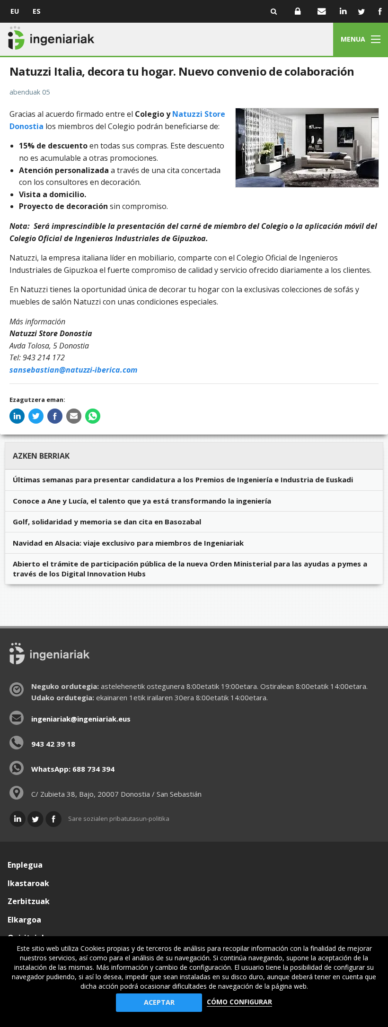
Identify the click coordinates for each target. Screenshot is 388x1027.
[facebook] (54, 416)
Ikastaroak (28, 883)
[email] (73, 416)
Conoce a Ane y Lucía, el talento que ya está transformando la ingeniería (142, 500)
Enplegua (25, 865)
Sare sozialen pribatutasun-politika (118, 818)
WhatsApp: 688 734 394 (73, 769)
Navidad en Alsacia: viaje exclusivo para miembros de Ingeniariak (128, 543)
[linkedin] (17, 416)
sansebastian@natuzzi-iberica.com (73, 370)
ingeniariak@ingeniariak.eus (81, 718)
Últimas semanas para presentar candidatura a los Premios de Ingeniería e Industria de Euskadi (183, 479)
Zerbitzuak (29, 901)
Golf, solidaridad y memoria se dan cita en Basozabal (107, 521)
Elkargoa (24, 919)
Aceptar (159, 1002)
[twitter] (36, 416)
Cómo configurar (239, 1001)
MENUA (353, 39)
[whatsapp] (92, 416)
